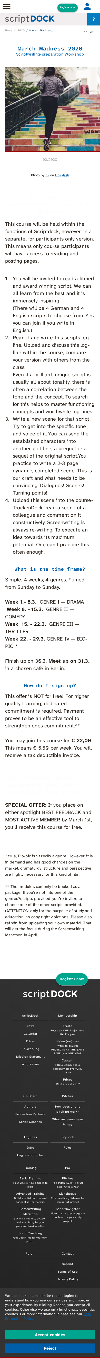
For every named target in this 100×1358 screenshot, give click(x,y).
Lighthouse (67, 1198)
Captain (67, 1066)
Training (30, 1168)
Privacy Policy (67, 1279)
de (85, 32)
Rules (68, 1148)
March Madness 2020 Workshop (41, 30)
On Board (30, 1096)
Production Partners (30, 1114)
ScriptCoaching (30, 1237)
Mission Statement (30, 1057)
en (92, 32)
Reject (50, 1348)
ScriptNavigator (68, 1215)
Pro (67, 1168)
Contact (68, 1254)
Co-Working (30, 1049)
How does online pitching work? (68, 1109)
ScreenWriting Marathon (30, 1217)
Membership (67, 1016)
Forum (30, 1254)
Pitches (67, 1096)
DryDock (68, 1137)
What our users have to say (67, 1121)
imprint (67, 1264)
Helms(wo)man (67, 1047)
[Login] (87, 6)
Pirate (68, 1030)
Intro (31, 1148)
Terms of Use (68, 1272)
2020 (21, 30)
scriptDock (30, 1016)
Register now (67, 7)
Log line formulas (30, 1155)
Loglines (30, 1137)
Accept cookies (50, 1334)
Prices (30, 1041)
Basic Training (30, 1182)
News (8, 30)
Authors (30, 1106)
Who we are (30, 1064)
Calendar (30, 1034)
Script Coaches (30, 1122)
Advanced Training (30, 1198)
